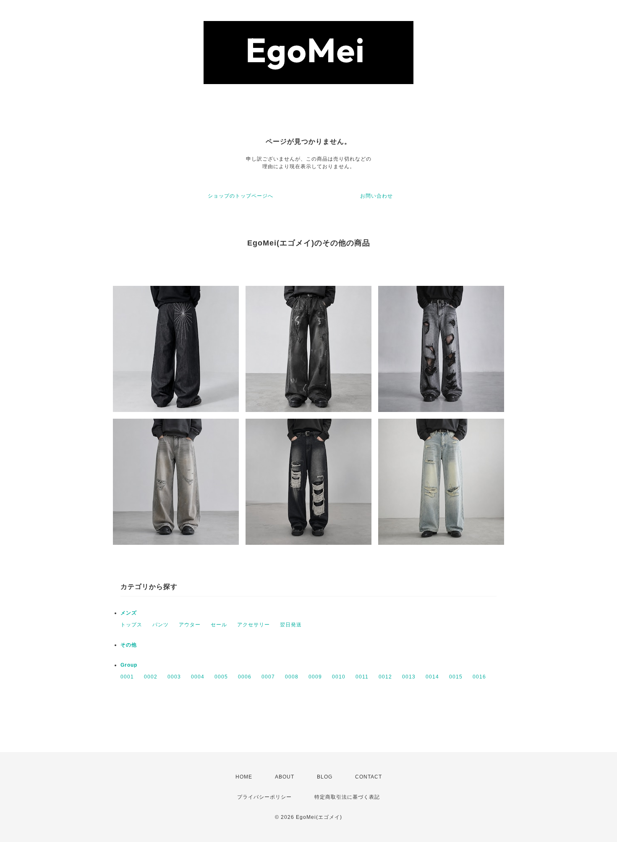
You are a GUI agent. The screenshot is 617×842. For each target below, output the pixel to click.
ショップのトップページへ (240, 196)
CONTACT (368, 777)
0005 (221, 677)
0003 (174, 677)
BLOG (324, 777)
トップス (131, 625)
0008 (291, 677)
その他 (128, 645)
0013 (409, 677)
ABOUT (284, 777)
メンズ (128, 613)
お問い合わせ (376, 196)
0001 (127, 677)
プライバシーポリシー (264, 797)
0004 (197, 677)
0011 (362, 677)
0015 (456, 677)
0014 (432, 677)
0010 (338, 677)
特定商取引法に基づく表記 (347, 797)
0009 (315, 677)
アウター (190, 625)
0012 (385, 677)
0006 (244, 677)
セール (219, 625)
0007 (268, 677)
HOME (243, 777)
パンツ (160, 625)
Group (128, 665)
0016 (479, 677)
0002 (150, 677)
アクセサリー (253, 625)
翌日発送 (291, 625)
